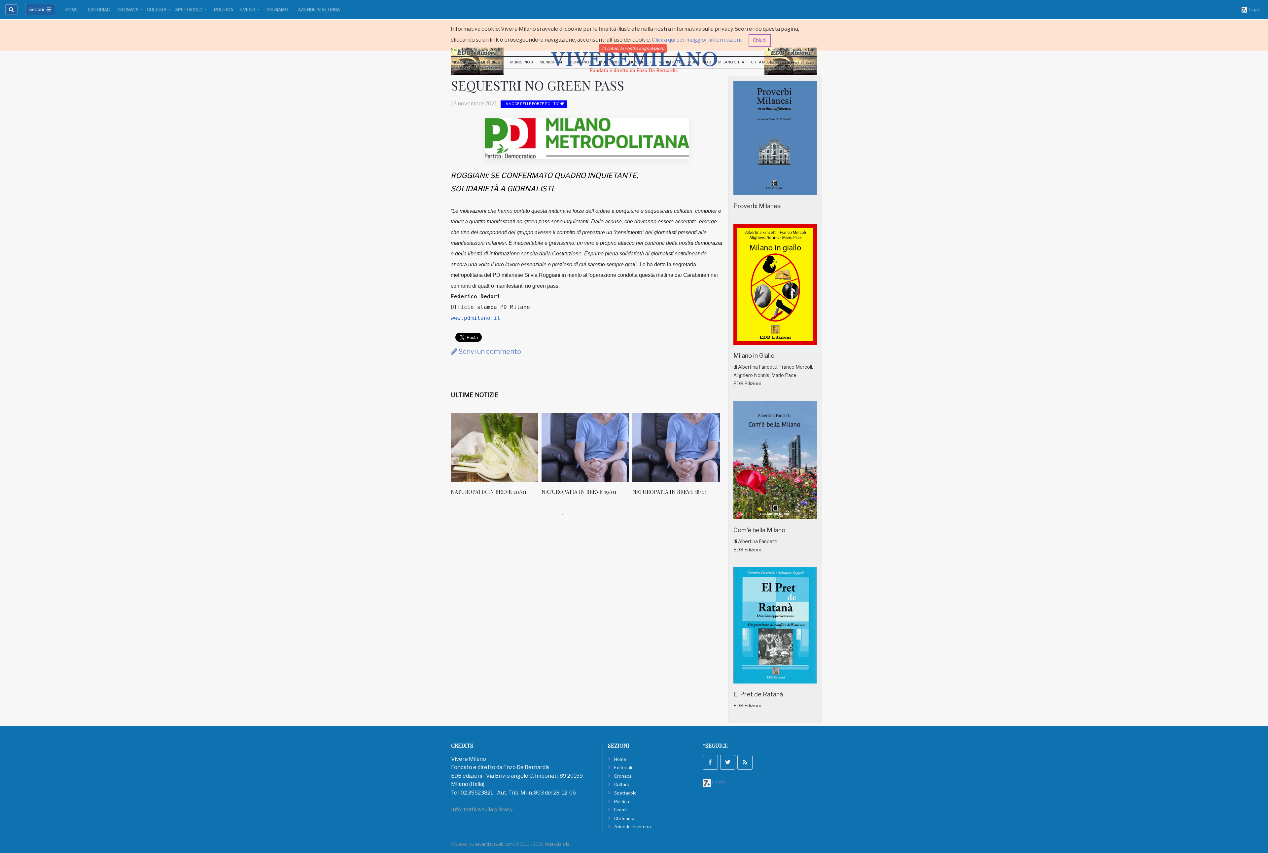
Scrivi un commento (489, 351)
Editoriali (99, 9)
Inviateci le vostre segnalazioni (633, 48)
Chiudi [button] (759, 40)
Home (71, 9)
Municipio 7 (640, 62)
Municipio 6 (610, 62)
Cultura (157, 9)
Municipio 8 (670, 62)
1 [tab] (542, 514)
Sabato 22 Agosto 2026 (476, 49)
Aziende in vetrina (319, 9)
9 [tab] (621, 514)
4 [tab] (572, 514)
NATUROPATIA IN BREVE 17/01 (690, 491)
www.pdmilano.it (475, 318)
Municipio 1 (463, 62)
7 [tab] (602, 514)
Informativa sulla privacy (481, 809)
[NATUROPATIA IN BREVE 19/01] (515, 447)
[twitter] (727, 762)
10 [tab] (631, 514)
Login (1253, 9)
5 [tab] (582, 514)
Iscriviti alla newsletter (791, 49)
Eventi (248, 9)
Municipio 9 (699, 62)
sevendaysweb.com (494, 844)
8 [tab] (612, 514)
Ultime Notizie (475, 395)
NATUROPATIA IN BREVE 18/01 (600, 491)
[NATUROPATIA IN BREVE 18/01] (606, 447)
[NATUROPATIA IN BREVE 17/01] (697, 447)
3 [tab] (562, 514)
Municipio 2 (492, 62)
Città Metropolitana (772, 62)
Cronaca (128, 9)
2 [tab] (552, 514)
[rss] (745, 762)
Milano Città (731, 62)
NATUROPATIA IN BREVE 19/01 (509, 491)
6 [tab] (592, 514)
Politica (223, 9)
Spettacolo (189, 9)
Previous (445, 461)
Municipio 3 (521, 62)
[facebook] (710, 762)
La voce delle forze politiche (534, 103)
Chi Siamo (277, 9)
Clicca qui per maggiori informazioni (696, 40)
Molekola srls (557, 844)
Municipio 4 (551, 62)
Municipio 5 (580, 62)
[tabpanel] (517, 457)
